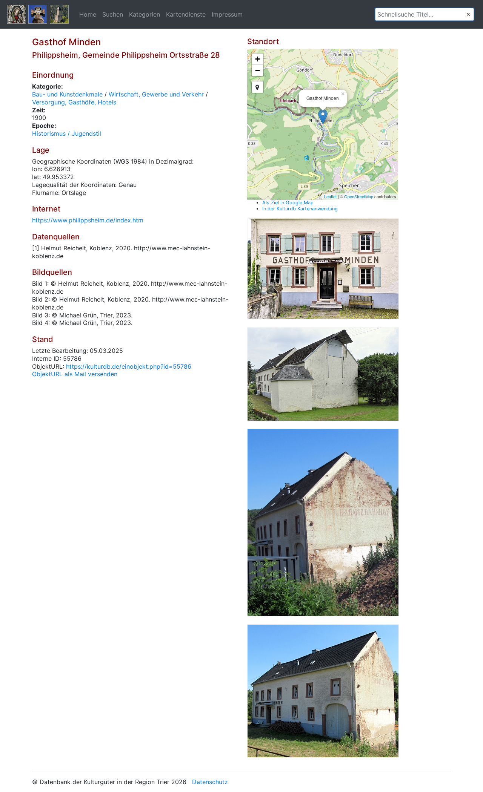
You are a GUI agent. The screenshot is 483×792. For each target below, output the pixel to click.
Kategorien (144, 14)
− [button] (257, 70)
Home (87, 14)
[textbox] (424, 14)
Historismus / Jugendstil (66, 133)
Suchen (112, 14)
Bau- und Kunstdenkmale (67, 94)
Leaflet (330, 196)
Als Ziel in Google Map (288, 202)
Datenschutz (210, 782)
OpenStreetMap (358, 196)
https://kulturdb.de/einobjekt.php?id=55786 (128, 366)
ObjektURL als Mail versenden (74, 374)
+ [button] (257, 59)
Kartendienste (186, 14)
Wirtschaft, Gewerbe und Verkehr (156, 94)
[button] (468, 14)
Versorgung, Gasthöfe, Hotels (74, 102)
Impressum (227, 14)
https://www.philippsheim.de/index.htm (87, 220)
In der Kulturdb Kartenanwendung (300, 208)
